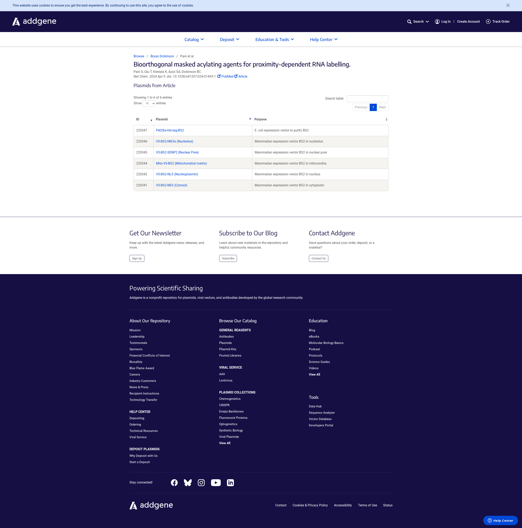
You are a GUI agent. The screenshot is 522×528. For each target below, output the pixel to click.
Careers (134, 374)
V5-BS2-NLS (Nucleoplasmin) (177, 174)
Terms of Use (367, 505)
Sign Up (137, 258)
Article (242, 76)
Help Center (321, 39)
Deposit (227, 39)
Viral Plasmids (229, 437)
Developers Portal (321, 425)
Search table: (334, 98)
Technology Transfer (143, 400)
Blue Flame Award (141, 368)
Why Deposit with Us (143, 456)
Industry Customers (142, 381)
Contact (280, 505)
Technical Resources (143, 431)
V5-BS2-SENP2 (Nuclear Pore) (177, 152)
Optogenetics (228, 424)
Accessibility (343, 505)
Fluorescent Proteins (233, 418)
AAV (222, 374)
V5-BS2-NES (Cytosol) (171, 185)
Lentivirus (225, 380)
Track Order (501, 21)
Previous (361, 107)
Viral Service (138, 437)
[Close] (506, 5)
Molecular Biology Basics (326, 343)
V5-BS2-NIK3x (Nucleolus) (174, 141)
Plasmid (162, 119)
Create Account (468, 21)
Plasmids (225, 343)
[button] (418, 21)
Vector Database (320, 419)
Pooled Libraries (230, 355)
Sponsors (136, 349)
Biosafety (135, 362)
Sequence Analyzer (322, 413)
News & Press (138, 387)
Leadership (136, 336)
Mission (134, 330)
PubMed (227, 76)
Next (382, 107)
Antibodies (226, 336)
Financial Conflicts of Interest (149, 355)
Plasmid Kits (227, 349)
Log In (446, 21)
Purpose (260, 119)
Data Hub (315, 406)
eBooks (314, 336)
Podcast (314, 349)
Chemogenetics (230, 399)
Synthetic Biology (231, 430)
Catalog (192, 39)
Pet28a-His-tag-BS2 (170, 130)
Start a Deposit (139, 462)
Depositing (136, 418)
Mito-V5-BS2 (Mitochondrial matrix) (181, 163)
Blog (312, 330)
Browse (139, 56)
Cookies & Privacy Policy (310, 505)
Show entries (150, 103)
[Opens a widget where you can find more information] (500, 521)
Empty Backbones (231, 411)
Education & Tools (272, 39)
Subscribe (228, 258)
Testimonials (138, 343)
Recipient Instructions (144, 393)
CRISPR (224, 405)
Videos (314, 368)
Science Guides (319, 362)
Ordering (135, 424)
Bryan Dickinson (162, 56)
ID (137, 119)
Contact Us (319, 258)
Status (388, 505)
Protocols (315, 355)
